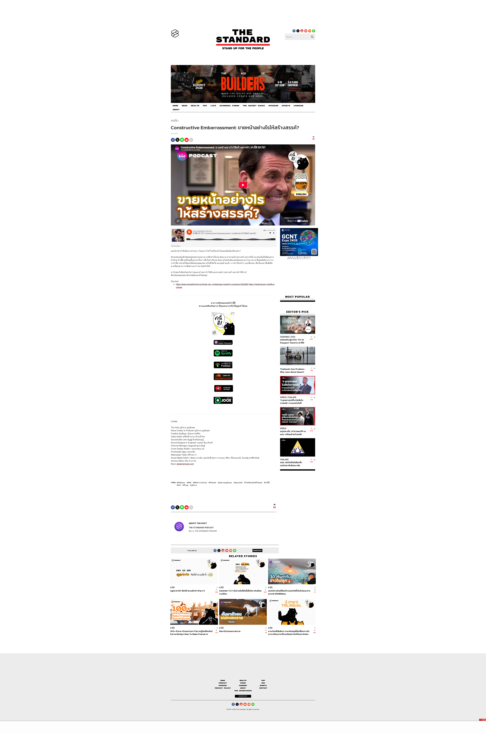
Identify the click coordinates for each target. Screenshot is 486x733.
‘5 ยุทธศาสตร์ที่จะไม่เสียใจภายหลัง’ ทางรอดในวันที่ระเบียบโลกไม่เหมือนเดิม (291, 401)
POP (205, 106)
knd (179, 485)
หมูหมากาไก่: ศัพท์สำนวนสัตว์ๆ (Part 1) (187, 590)
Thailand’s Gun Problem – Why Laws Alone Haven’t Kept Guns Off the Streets (293, 370)
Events (263, 685)
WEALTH (195, 106)
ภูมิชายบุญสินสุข (225, 482)
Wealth (243, 680)
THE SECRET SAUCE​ (254, 106)
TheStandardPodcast (253, 482)
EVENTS (286, 106)
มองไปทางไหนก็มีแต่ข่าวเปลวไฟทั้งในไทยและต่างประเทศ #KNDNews (289, 592)
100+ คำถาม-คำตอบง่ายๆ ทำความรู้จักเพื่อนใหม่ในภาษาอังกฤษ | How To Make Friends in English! (191, 632)
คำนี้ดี (174, 121)
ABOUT (176, 110)
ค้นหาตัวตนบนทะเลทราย (229, 631)
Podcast (213, 482)
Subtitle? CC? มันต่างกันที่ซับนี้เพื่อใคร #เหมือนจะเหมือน (240, 592)
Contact (263, 688)
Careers (243, 685)
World (283, 397)
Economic (284, 337)
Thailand (292, 397)
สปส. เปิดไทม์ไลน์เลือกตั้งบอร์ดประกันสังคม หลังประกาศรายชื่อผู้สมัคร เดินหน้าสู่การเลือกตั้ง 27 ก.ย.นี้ (292, 464)
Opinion (223, 685)
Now (263, 683)
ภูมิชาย (194, 485)
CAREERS (298, 106)
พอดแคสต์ (238, 482)
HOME (175, 106)
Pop (263, 680)
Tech (293, 337)
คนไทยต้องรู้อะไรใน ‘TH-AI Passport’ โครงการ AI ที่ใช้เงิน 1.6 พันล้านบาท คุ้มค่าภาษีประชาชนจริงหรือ (293, 341)
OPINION (273, 106)
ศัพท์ (189, 482)
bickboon (181, 482)
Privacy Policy (223, 688)
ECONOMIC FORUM (229, 106)
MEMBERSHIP (257, 550)
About (243, 688)
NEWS (184, 106)
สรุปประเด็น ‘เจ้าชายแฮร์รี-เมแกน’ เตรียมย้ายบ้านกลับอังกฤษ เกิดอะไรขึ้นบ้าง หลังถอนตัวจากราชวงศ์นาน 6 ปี (293, 433)
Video (243, 683)
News (222, 680)
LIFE (213, 106)
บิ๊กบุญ (186, 485)
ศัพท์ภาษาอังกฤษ (200, 482)
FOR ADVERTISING (243, 690)
